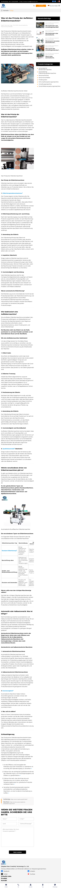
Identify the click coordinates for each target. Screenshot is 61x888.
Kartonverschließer (44, 77)
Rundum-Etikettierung (9, 550)
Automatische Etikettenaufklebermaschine (47, 72)
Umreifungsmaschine (45, 84)
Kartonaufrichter (44, 75)
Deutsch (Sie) (54, 6)
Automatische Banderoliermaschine (45, 68)
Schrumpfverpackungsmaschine (48, 82)
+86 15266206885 (13, 1)
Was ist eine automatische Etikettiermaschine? (14, 802)
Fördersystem (43, 79)
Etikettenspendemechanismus (12, 193)
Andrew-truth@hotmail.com (30, 1)
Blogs (11, 10)
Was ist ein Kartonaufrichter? (15, 799)
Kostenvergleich (8, 691)
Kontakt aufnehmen (40, 6)
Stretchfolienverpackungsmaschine (49, 86)
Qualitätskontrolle (8, 449)
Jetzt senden (17, 852)
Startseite (6, 10)
